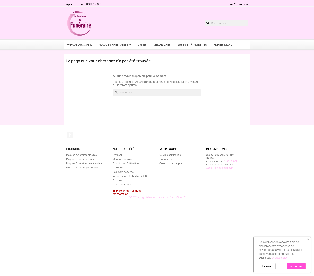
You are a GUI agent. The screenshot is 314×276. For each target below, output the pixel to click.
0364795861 (94, 4)
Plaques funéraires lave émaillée (84, 163)
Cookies (117, 180)
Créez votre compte (170, 163)
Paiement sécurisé (123, 171)
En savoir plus (279, 257)
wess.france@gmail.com (219, 167)
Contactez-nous (122, 184)
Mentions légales (122, 159)
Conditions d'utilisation (126, 163)
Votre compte (169, 149)
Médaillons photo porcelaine (82, 167)
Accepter (296, 266)
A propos (118, 167)
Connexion (165, 159)
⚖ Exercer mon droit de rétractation (127, 192)
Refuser (267, 266)
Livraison (118, 154)
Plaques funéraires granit (80, 159)
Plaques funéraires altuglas (81, 154)
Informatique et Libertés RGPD (130, 176)
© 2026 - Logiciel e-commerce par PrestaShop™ (157, 197)
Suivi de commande (170, 154)
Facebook (70, 135)
